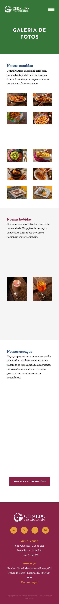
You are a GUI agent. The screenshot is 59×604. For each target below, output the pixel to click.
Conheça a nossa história (29, 481)
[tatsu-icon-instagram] (25, 530)
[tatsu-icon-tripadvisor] (45, 530)
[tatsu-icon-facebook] (35, 530)
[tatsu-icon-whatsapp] (14, 530)
